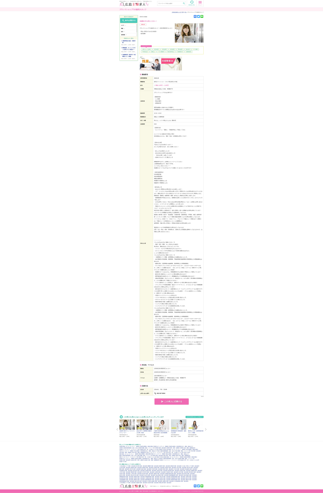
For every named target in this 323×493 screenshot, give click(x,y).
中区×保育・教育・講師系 (125, 452)
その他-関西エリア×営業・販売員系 (127, 482)
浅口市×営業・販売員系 (149, 475)
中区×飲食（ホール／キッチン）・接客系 (175, 449)
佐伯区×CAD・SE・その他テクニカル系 (189, 460)
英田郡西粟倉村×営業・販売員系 (126, 481)
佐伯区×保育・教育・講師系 (137, 460)
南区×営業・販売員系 (146, 469)
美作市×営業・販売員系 (124, 475)
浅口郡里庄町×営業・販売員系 (126, 478)
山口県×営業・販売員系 (124, 467)
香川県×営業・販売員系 (141, 466)
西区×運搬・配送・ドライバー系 (145, 455)
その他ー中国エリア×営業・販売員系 (190, 466)
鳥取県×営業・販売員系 (147, 467)
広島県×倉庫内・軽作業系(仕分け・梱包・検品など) (180, 446)
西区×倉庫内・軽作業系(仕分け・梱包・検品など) (177, 454)
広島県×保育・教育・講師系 (173, 448)
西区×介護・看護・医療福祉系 (183, 455)
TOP (178, 12)
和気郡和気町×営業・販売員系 (152, 476)
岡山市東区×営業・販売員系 (162, 475)
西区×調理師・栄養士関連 (145, 454)
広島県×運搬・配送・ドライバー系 (146, 448)
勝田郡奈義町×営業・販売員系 (178, 479)
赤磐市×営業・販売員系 (168, 481)
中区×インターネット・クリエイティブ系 (155, 452)
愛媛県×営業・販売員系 (153, 466)
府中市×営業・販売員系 (135, 469)
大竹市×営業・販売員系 (124, 472)
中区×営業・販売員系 (195, 451)
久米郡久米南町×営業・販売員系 (154, 481)
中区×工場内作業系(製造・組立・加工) (166, 451)
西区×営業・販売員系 (158, 455)
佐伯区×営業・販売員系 (124, 460)
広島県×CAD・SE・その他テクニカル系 (149, 449)
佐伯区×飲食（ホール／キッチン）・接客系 (173, 457)
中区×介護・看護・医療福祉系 (139, 452)
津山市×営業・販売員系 (165, 476)
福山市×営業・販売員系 (192, 467)
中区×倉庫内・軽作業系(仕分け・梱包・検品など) (145, 451)
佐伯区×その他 (122, 461)
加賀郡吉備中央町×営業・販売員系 (173, 473)
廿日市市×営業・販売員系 (148, 472)
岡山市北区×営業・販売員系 (188, 473)
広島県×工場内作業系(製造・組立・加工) (128, 448)
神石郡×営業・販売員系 (173, 470)
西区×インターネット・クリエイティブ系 (128, 457)
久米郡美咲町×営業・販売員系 (181, 481)
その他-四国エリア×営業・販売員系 (127, 466)
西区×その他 (160, 457)
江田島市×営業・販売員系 (172, 472)
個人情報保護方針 (153, 491)
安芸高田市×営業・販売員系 (125, 470)
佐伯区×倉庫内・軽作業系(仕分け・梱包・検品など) (146, 458)
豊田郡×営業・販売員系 (136, 472)
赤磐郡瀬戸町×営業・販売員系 (126, 476)
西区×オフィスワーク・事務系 (158, 454)
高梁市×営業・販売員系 (139, 479)
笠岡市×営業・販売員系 (139, 478)
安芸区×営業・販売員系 (162, 470)
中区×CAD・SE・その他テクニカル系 (174, 452)
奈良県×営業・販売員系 (153, 482)
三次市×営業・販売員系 (179, 469)
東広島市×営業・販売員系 (195, 472)
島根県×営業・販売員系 (136, 467)
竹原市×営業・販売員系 (124, 473)
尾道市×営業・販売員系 (170, 467)
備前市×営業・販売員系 (191, 479)
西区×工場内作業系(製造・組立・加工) (128, 455)
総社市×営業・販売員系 (191, 478)
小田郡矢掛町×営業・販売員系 (152, 478)
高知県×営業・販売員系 (176, 466)
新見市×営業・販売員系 (165, 479)
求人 (186, 12)
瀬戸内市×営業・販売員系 (141, 481)
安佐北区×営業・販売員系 (139, 470)
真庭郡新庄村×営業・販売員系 (178, 478)
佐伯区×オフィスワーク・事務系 (126, 458)
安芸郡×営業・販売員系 (150, 470)
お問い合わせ (160, 491)
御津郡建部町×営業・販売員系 (176, 475)
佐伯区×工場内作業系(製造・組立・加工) (168, 458)
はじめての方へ (122, 491)
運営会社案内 (145, 491)
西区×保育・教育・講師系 (169, 455)
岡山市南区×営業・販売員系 (190, 475)
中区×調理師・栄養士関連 (192, 449)
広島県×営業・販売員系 (160, 448)
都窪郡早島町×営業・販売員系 (178, 476)
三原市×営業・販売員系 (136, 473)
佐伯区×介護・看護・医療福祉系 (151, 460)
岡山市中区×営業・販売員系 (137, 475)
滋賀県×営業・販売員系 (141, 482)
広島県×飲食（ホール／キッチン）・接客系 (129, 446)
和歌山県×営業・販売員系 (165, 482)
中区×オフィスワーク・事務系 (126, 451)
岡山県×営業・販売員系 (147, 473)
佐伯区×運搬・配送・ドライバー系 (186, 458)
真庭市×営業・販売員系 (159, 473)
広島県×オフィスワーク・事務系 (160, 446)
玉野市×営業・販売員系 (191, 476)
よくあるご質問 (130, 491)
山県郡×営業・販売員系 (160, 472)
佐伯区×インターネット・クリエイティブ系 (170, 460)
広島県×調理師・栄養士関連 (146, 446)
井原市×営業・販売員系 (165, 478)
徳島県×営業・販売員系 (164, 466)
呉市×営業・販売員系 (183, 472)
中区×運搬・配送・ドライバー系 (182, 451)
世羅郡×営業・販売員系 (196, 470)
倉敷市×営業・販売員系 (139, 476)
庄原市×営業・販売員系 (157, 469)
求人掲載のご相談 (138, 491)
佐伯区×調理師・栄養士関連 (190, 457)
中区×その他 (187, 452)
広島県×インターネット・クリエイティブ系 (129, 449)
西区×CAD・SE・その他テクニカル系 (147, 457)
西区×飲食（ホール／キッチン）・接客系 (128, 454)
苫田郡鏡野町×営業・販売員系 (126, 479)
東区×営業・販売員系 (168, 469)
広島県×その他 (162, 449)
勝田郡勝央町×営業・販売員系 (152, 479)
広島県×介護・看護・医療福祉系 (187, 448)
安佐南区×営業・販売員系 (191, 469)
